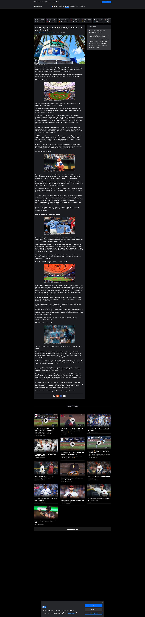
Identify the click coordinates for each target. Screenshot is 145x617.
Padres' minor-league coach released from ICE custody (72, 478)
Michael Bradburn (47, 32)
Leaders (82, 6)
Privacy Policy (71, 613)
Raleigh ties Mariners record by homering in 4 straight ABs (97, 31)
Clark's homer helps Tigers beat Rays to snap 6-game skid (45, 454)
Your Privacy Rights (93, 613)
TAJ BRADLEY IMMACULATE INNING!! (72, 429)
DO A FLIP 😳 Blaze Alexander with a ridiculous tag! (98, 451)
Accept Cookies (93, 605)
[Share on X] (54, 396)
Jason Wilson (39, 32)
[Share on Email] (64, 396)
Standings (74, 6)
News (67, 6)
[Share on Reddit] (57, 396)
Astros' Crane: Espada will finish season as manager (99, 477)
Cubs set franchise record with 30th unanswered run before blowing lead (98, 42)
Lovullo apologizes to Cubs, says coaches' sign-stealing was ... (44, 477)
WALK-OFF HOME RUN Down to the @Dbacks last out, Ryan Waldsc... (45, 429)
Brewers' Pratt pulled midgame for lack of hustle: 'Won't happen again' (98, 35)
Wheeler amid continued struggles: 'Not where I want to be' (72, 501)
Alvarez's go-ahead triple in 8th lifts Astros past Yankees (98, 46)
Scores (61, 6)
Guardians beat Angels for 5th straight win (45, 521)
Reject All (93, 609)
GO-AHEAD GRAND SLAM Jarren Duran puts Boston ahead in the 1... (72, 453)
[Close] (102, 602)
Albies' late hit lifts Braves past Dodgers (99, 39)
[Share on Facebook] (61, 396)
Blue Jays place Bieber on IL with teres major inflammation (46, 499)
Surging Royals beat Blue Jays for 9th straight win (98, 429)
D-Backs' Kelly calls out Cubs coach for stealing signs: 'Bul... (99, 499)
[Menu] (47, 6)
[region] (72, 608)
